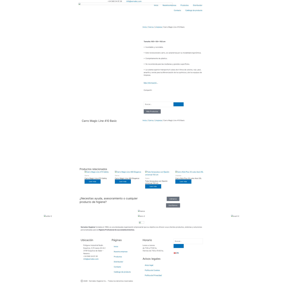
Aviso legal (149, 265)
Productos (185, 5)
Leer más (92, 181)
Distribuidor (197, 5)
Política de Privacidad (153, 275)
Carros (151, 27)
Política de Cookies (152, 270)
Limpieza (158, 27)
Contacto (177, 10)
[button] (144, 98)
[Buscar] (178, 104)
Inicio (156, 5)
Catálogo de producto (193, 10)
